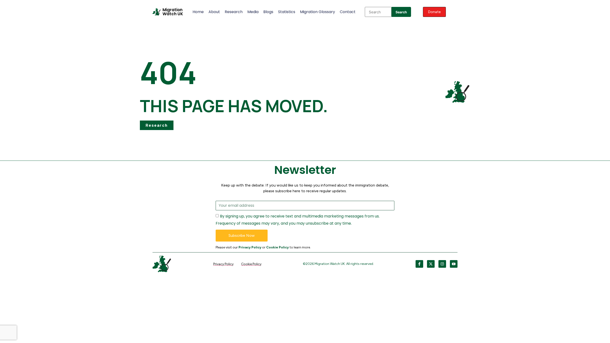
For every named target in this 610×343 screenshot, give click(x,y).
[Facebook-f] (419, 264)
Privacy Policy (250, 247)
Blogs (268, 12)
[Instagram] (442, 264)
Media (253, 12)
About (214, 12)
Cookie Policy (277, 247)
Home (198, 12)
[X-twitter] (431, 264)
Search (401, 12)
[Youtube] (454, 264)
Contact (348, 12)
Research (234, 12)
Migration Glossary (317, 12)
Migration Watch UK (173, 12)
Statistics (286, 12)
